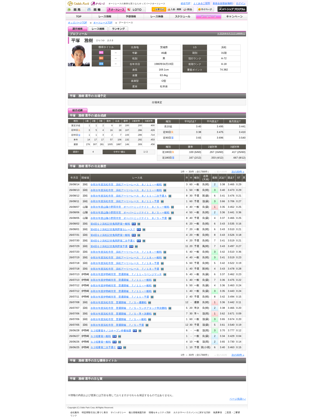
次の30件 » (238, 171)
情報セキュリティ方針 (160, 412)
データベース (209, 16)
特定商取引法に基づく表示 (95, 412)
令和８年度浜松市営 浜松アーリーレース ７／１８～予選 (124, 263)
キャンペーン (234, 16)
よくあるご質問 (201, 3)
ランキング (118, 29)
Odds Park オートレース (87, 3)
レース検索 (98, 29)
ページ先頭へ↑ (238, 398)
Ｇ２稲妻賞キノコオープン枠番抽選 (110, 330)
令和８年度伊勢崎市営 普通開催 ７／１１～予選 (119, 296)
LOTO (136, 9)
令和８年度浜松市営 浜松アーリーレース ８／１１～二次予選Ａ (128, 195)
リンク (73, 415)
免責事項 (217, 412)
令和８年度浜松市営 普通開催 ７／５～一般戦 (118, 319)
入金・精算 (174, 9)
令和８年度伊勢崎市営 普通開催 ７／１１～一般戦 (121, 279)
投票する (159, 9)
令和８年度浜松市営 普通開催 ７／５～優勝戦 (118, 302)
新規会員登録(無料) (223, 3)
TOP (79, 16)
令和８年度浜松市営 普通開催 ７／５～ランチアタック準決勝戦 (128, 308)
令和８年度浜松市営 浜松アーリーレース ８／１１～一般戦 (126, 184)
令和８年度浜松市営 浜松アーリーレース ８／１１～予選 (124, 201)
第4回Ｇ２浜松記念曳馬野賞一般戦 (110, 223)
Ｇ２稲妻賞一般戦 (100, 336)
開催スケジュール (183, 16)
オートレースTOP (102, 22)
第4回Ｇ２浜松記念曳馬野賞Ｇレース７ (112, 229)
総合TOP (185, 3)
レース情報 (105, 16)
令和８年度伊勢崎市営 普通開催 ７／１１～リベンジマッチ (126, 274)
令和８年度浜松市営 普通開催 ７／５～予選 (117, 324)
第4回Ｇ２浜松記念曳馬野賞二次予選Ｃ (112, 240)
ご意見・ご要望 (232, 412)
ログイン (240, 3)
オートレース (116, 9)
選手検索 (77, 29)
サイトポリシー (118, 412)
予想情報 (131, 16)
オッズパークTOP (77, 22)
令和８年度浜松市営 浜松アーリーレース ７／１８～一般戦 (126, 251)
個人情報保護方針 (137, 412)
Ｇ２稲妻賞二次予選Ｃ (103, 347)
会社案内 (74, 412)
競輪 (96, 9)
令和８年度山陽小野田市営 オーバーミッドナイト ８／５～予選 (128, 218)
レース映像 (157, 16)
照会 (188, 9)
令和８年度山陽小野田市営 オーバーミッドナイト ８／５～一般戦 (129, 206)
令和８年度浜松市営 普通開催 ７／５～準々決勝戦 (121, 313)
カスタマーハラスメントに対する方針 (191, 412)
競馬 (76, 9)
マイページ (205, 9)
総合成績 (77, 110)
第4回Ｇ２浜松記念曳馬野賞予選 (109, 246)
